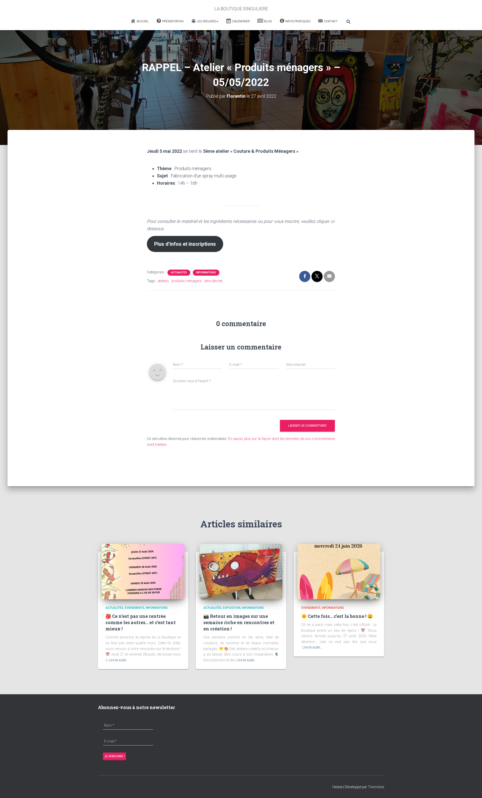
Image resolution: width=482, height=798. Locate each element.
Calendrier (241, 21)
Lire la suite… (118, 660)
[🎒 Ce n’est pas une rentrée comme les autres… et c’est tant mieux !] (143, 571)
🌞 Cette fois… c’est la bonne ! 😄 (337, 616)
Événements (134, 608)
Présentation (173, 21)
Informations (206, 272)
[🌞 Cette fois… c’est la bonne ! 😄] (338, 571)
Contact (331, 21)
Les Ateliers (206, 21)
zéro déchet (213, 281)
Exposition (231, 608)
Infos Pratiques (297, 21)
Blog (268, 21)
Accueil (143, 21)
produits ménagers (186, 281)
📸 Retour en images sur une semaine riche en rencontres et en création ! (238, 622)
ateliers (163, 281)
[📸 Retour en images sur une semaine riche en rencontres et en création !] (241, 571)
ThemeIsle (376, 787)
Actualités (179, 272)
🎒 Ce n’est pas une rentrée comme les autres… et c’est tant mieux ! (140, 622)
